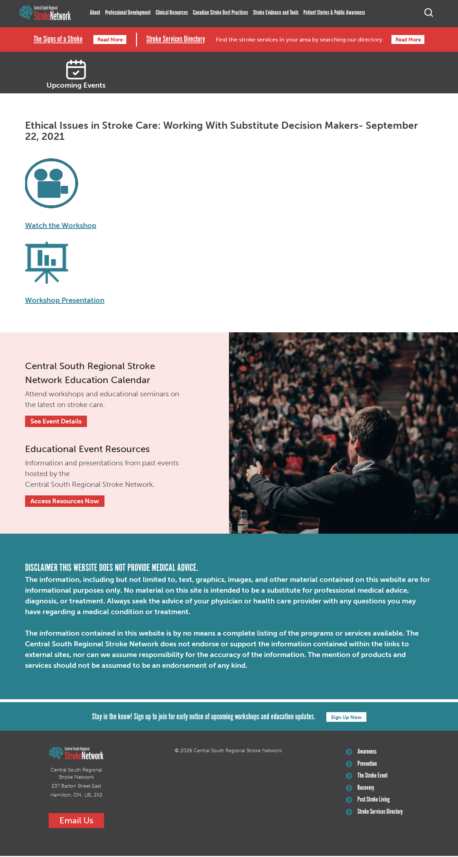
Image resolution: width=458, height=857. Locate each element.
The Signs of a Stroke (58, 39)
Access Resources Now (64, 501)
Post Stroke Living (373, 799)
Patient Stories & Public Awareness (334, 13)
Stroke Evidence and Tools (275, 13)
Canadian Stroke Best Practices (220, 13)
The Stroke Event (372, 776)
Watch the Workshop (60, 225)
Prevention (367, 764)
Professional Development (128, 13)
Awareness (366, 752)
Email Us (76, 820)
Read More (110, 39)
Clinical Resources (172, 13)
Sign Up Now (346, 717)
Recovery (365, 788)
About (95, 13)
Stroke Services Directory (175, 39)
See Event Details (56, 421)
